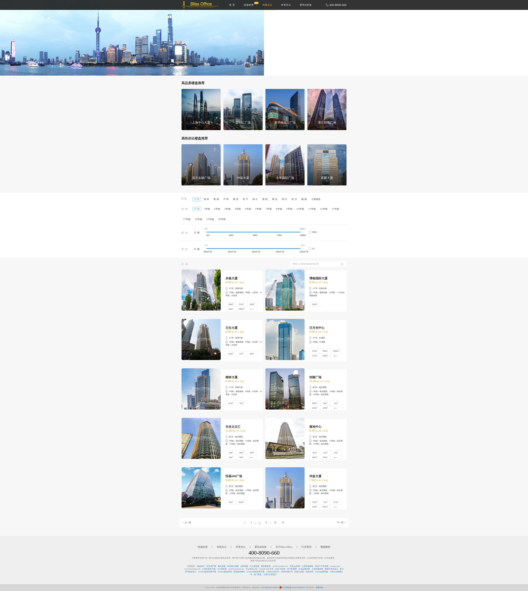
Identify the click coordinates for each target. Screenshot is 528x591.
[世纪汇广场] (243, 109)
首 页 (232, 5)
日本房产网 (211, 566)
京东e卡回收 (280, 569)
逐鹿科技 (319, 587)
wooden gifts (335, 566)
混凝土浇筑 (299, 572)
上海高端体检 (307, 566)
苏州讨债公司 (287, 572)
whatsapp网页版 (321, 572)
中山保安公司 (251, 569)
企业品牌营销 (304, 569)
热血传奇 (309, 572)
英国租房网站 (239, 572)
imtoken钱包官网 (225, 572)
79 (283, 522)
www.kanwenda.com (192, 569)
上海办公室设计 (273, 572)
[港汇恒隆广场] (326, 109)
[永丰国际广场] (285, 164)
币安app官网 (295, 566)
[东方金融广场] (201, 164)
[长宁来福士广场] (285, 109)
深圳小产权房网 (321, 566)
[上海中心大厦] (201, 109)
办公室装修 (254, 566)
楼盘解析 (325, 547)
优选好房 (249, 5)
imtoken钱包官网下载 (207, 572)
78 (275, 522)
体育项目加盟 (233, 566)
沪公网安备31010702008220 (293, 587)
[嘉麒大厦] (326, 164)
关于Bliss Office (284, 547)
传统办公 (267, 5)
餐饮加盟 (222, 566)
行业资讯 (306, 547)
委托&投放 (306, 5)
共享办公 (286, 5)
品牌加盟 (244, 566)
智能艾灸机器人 (331, 569)
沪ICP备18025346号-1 (270, 587)
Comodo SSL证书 (266, 569)
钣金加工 (201, 566)
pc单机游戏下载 (208, 569)
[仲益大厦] (243, 164)
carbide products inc (280, 566)
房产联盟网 (292, 569)
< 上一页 (186, 522)
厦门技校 (258, 574)
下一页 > (341, 522)
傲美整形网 (266, 566)
